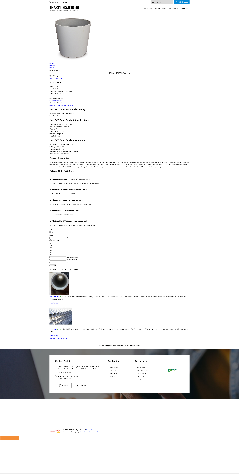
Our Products (173, 8)
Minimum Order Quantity (58, 113)
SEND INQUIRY (54, 339)
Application (53, 131)
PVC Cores (53, 329)
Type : (103, 296)
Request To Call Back (56, 105)
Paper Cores (114, 367)
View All (112, 376)
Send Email (183, 2)
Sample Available (55, 149)
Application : (133, 296)
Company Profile (160, 8)
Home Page (148, 8)
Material (52, 129)
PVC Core (113, 370)
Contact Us (184, 8)
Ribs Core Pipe (54, 296)
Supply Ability (53, 144)
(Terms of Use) (90, 430)
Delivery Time (54, 147)
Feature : (117, 296)
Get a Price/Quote (55, 78)
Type (51, 136)
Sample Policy (54, 151)
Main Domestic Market (57, 154)
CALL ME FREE (64, 339)
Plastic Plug (113, 373)
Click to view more (55, 100)
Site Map (140, 379)
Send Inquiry (68, 105)
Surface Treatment (56, 127)
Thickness (52, 124)
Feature (52, 134)
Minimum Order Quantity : (86, 296)
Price (51, 116)
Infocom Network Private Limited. (88, 432)
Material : (146, 296)
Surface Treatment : (163, 296)
